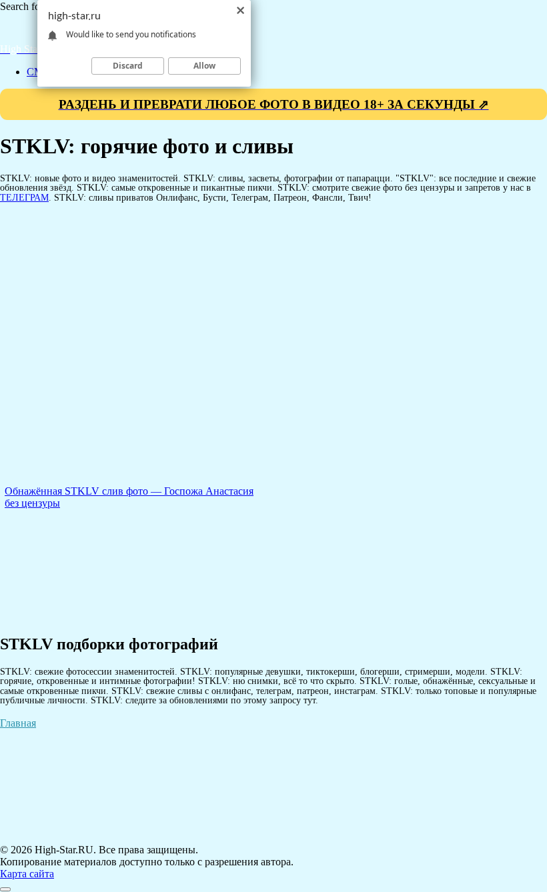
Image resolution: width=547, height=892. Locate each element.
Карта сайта (27, 873)
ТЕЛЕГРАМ (24, 197)
